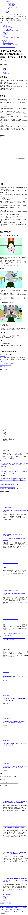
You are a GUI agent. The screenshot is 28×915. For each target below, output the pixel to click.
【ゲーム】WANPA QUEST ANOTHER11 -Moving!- (14, 621)
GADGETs (5, 32)
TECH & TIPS (6, 33)
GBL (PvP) (8, 29)
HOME (5, 25)
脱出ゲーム (3, 488)
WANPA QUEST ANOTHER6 (14, 488)
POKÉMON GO (7, 26)
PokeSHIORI (9, 28)
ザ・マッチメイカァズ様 (6, 363)
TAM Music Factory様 (5, 365)
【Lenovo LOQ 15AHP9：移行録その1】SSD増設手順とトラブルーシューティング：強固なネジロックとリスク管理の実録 (15, 880)
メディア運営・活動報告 (12, 37)
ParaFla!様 (2, 356)
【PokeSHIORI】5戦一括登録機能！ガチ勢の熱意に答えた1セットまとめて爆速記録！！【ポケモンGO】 (13, 480)
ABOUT (5, 36)
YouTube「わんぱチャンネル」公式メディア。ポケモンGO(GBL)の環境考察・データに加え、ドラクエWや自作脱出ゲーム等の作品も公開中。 (14, 907)
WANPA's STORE (4, 22)
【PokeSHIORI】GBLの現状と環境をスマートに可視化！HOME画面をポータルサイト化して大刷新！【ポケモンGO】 (14, 465)
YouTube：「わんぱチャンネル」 (11, 456)
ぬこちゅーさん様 (5, 357)
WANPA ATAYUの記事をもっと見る (9, 484)
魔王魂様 (2, 366)
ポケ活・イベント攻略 (12, 30)
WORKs (5, 34)
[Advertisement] (14, 385)
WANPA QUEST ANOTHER (7, 487)
